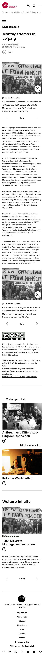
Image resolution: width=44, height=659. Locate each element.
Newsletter (22, 625)
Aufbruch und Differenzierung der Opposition (20, 434)
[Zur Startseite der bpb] (9, 7)
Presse (22, 638)
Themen (5, 12)
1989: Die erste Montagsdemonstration (18, 542)
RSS (22, 629)
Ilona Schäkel (10, 44)
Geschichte (15, 12)
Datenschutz (21, 617)
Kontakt (22, 634)
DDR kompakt (10, 26)
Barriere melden (22, 642)
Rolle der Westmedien (17, 478)
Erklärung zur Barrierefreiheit (22, 646)
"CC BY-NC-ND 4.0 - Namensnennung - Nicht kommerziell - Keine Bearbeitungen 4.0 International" (21, 349)
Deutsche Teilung (29, 12)
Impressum (22, 613)
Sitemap (22, 621)
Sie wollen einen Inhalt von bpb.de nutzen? (19, 377)
